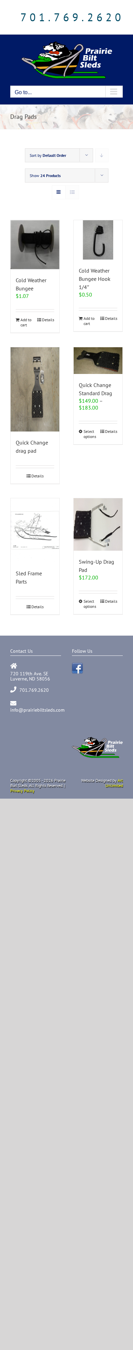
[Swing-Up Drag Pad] (98, 524)
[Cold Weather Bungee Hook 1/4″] (98, 240)
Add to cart (25, 322)
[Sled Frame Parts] (35, 530)
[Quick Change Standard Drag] (98, 360)
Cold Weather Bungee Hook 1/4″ (94, 278)
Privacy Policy (22, 790)
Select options (90, 434)
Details (48, 319)
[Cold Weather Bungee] (35, 244)
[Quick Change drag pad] (35, 389)
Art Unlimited (114, 783)
